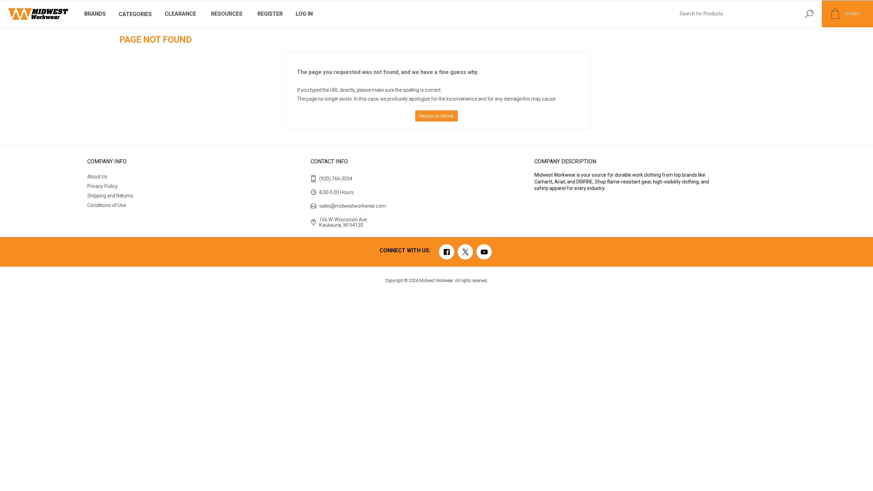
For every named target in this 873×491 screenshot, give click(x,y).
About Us (97, 176)
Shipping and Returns (110, 195)
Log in (304, 14)
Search (809, 13)
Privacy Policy (102, 186)
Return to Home (436, 116)
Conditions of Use (106, 205)
